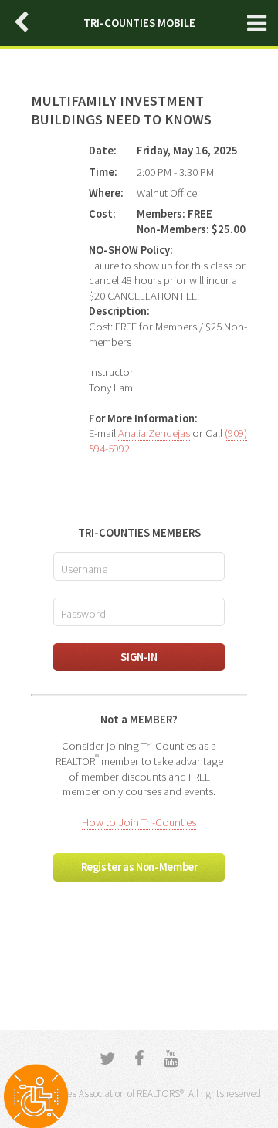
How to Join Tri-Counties (139, 822)
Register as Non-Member (139, 867)
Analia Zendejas (154, 433)
